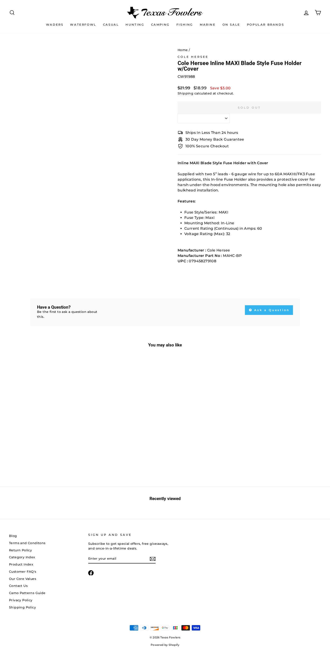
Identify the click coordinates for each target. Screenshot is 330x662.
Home (183, 50)
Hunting (134, 24)
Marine (208, 24)
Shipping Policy (22, 607)
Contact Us (18, 586)
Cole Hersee (193, 56)
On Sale (231, 24)
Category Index (22, 557)
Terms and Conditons (27, 543)
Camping (160, 24)
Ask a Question (271, 310)
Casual (111, 24)
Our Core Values (22, 579)
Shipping (185, 93)
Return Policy (20, 550)
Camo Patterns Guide (27, 593)
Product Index (21, 564)
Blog (13, 536)
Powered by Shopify (165, 644)
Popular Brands (265, 24)
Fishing (184, 24)
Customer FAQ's (22, 571)
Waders (55, 24)
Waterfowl (83, 24)
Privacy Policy (21, 600)
